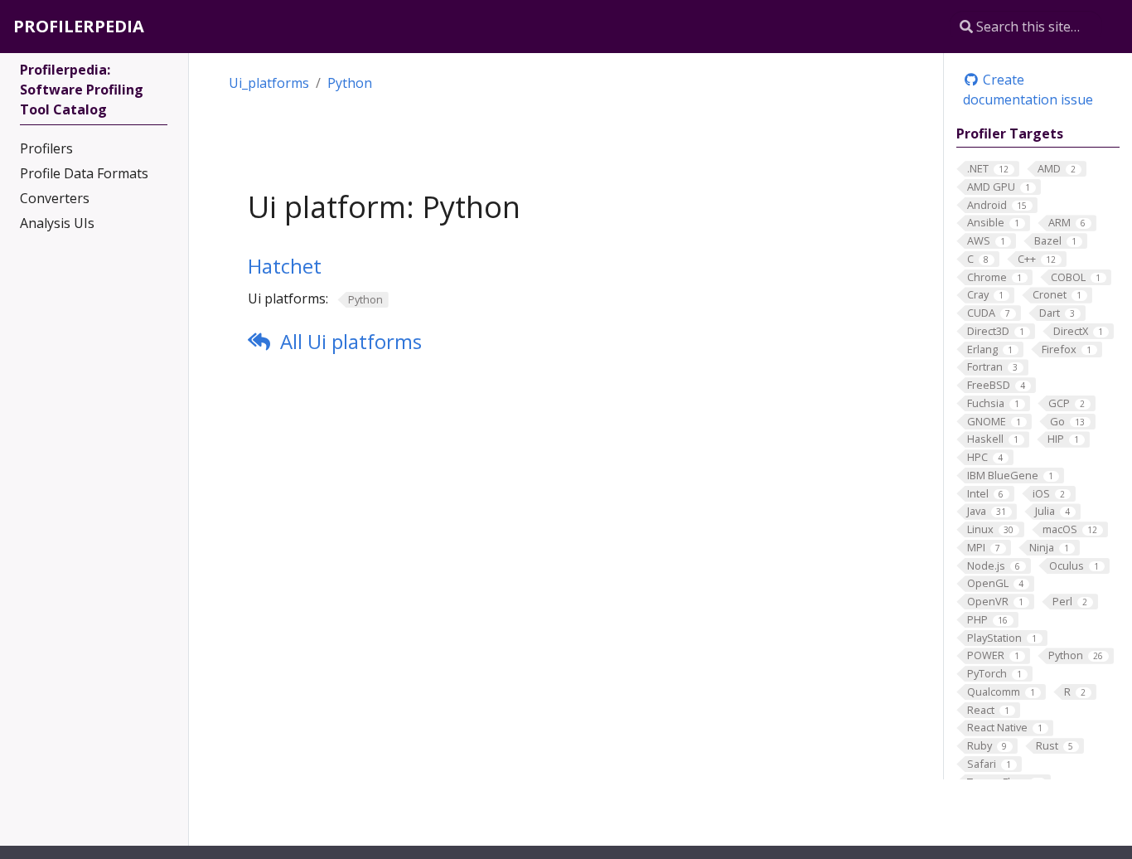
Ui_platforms (269, 83)
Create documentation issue (1028, 89)
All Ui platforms (351, 341)
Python (349, 83)
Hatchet (285, 265)
